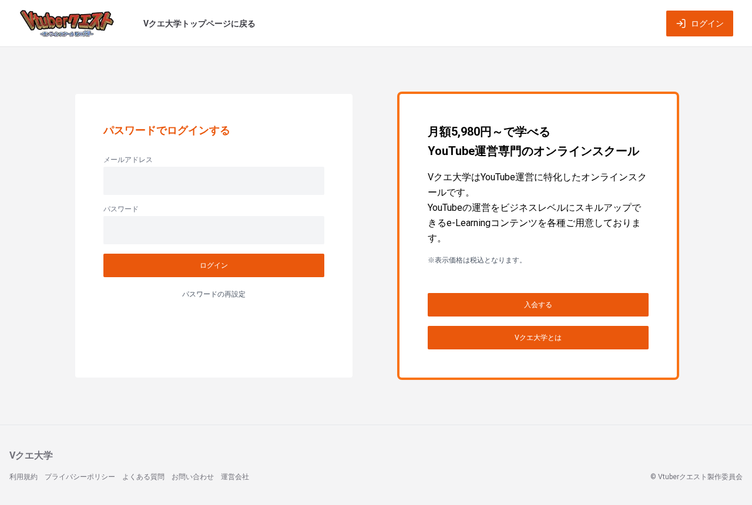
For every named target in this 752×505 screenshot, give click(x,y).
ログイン (707, 23)
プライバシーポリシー (80, 477)
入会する (538, 305)
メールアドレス (128, 160)
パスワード (121, 209)
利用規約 (23, 477)
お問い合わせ (193, 477)
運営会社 (235, 477)
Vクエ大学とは (538, 338)
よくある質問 (143, 477)
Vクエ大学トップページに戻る (199, 23)
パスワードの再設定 (214, 294)
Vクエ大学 (31, 455)
